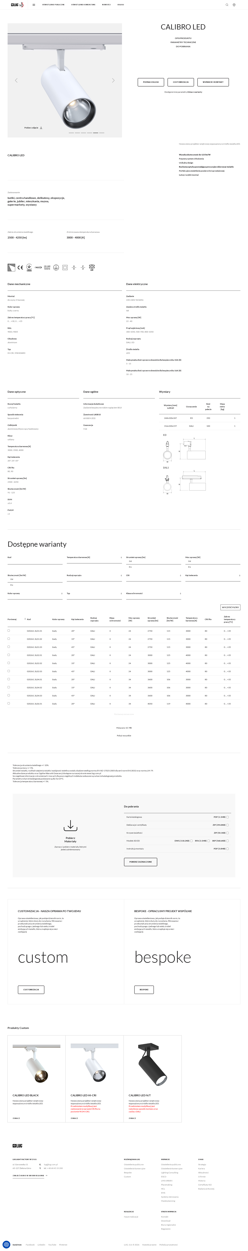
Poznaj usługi (151, 82)
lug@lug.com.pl (51, 1164)
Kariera (201, 1168)
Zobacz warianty (194, 92)
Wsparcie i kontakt (213, 82)
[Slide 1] (71, 133)
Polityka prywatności (168, 1244)
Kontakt (164, 1216)
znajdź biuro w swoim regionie (28, 1176)
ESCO (163, 1176)
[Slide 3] (83, 133)
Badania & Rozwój (206, 1188)
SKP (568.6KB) (219, 840)
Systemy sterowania (169, 1197)
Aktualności (203, 1172)
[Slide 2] (77, 133)
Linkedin (41, 1244)
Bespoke (144, 990)
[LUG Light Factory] (18, 1145)
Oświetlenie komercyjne (83, 5)
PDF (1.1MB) (220, 817)
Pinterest (63, 1244)
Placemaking (166, 1184)
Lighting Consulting (169, 1172)
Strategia (202, 1164)
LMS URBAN (166, 1180)
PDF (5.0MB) (220, 848)
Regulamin (166, 1229)
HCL (163, 1188)
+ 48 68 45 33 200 (55, 1168)
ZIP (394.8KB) (219, 825)
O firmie (201, 1176)
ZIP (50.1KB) (220, 833)
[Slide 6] (101, 133)
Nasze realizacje (131, 1216)
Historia (201, 1180)
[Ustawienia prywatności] (6, 1244)
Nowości (106, 5)
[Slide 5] (95, 133)
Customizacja (181, 82)
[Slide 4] (89, 133)
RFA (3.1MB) (201, 840)
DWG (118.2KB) (182, 840)
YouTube (52, 1244)
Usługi (120, 5)
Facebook (30, 1244)
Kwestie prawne (149, 1244)
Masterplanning (168, 1201)
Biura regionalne (168, 1225)
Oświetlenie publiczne (53, 5)
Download (165, 1220)
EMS (163, 1193)
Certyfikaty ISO (205, 1184)
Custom (127, 1176)
